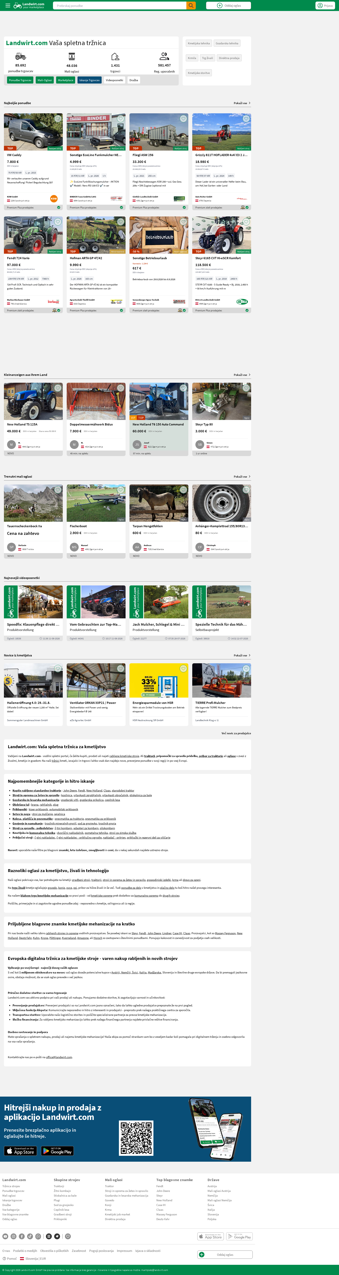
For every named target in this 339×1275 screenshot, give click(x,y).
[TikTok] (30, 1236)
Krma (108, 1209)
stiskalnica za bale (140, 795)
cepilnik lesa (112, 800)
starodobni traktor (123, 790)
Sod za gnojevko (64, 1205)
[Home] (29, 5)
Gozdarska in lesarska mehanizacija (126, 1195)
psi (75, 888)
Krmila (192, 58)
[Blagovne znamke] (57, 1236)
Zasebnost (79, 1250)
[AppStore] (20, 1151)
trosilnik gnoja (107, 823)
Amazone (82, 938)
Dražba (133, 80)
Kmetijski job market (117, 1214)
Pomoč (12, 1258)
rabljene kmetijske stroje (124, 756)
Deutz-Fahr (163, 1219)
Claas (107, 790)
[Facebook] (22, 1236)
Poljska (212, 1219)
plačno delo (167, 888)
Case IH (177, 933)
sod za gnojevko (87, 823)
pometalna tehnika (96, 833)
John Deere (70, 790)
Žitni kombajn (62, 1191)
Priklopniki (60, 1219)
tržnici (55, 760)
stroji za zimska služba (122, 833)
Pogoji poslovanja (101, 1250)
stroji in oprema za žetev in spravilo (124, 880)
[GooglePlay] (57, 1151)
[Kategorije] (49, 1236)
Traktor (109, 1186)
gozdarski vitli (69, 800)
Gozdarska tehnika (227, 43)
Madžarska (154, 972)
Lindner (166, 933)
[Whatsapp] (38, 1236)
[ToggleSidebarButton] (8, 5)
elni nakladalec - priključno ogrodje (80, 837)
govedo (52, 888)
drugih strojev (171, 895)
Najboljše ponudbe (17, 103)
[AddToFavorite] (58, 118)
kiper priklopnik (38, 809)
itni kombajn (64, 828)
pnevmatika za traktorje (69, 819)
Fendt (81, 790)
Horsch (98, 938)
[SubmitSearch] (191, 5)
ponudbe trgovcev (20, 80)
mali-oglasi (45, 80)
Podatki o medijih (25, 1250)
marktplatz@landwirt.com (154, 1270)
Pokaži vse (240, 103)
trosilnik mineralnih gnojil (60, 823)
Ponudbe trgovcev (13, 1191)
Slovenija (213, 1214)
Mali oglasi (9, 1195)
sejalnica (59, 814)
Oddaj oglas (9, 1219)
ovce (69, 888)
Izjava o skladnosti (147, 1250)
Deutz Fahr (25, 938)
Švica (211, 1205)
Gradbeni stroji (63, 1214)
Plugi (57, 1200)
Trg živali (207, 58)
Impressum (124, 1250)
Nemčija (213, 1195)
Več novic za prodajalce (236, 733)
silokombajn (107, 828)
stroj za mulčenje (42, 814)
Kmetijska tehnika (199, 43)
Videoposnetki (114, 80)
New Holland (94, 790)
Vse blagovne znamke (15, 1214)
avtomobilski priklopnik (63, 809)
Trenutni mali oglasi (18, 476)
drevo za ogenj (191, 880)
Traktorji (59, 1186)
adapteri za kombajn (85, 828)
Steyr (135, 933)
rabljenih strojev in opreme (62, 933)
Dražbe (6, 1205)
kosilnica (66, 795)
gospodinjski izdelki (159, 880)
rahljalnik (46, 804)
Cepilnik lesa (61, 1209)
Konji (108, 1205)
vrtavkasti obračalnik (115, 795)
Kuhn (36, 938)
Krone (44, 938)
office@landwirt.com (59, 1057)
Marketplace (65, 80)
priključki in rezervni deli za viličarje (148, 837)
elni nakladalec (45, 837)
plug (55, 804)
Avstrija (212, 1186)
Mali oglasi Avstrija (219, 1191)
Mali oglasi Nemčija (220, 1200)
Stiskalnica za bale (65, 1195)
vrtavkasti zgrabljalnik (87, 795)
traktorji (96, 880)
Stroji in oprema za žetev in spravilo (126, 1191)
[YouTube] (5, 1236)
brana (34, 804)
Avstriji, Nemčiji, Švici (124, 972)
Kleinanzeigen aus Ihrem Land (25, 374)
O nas (6, 1250)
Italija (143, 972)
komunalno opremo (146, 895)
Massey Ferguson (225, 933)
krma (175, 880)
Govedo (109, 1200)
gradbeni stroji (81, 880)
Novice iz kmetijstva (18, 655)
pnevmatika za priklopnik (100, 819)
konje (61, 888)
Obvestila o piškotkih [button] (54, 1250)
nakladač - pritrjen (114, 837)
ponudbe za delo (131, 888)
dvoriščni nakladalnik (70, 833)
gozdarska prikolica (92, 800)
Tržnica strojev (11, 1186)
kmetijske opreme (101, 895)
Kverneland (69, 938)
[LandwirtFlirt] (68, 1236)
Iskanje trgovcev (89, 80)
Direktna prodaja (229, 58)
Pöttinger (55, 938)
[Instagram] (13, 1236)
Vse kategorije (10, 1209)
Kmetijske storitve (199, 73)
